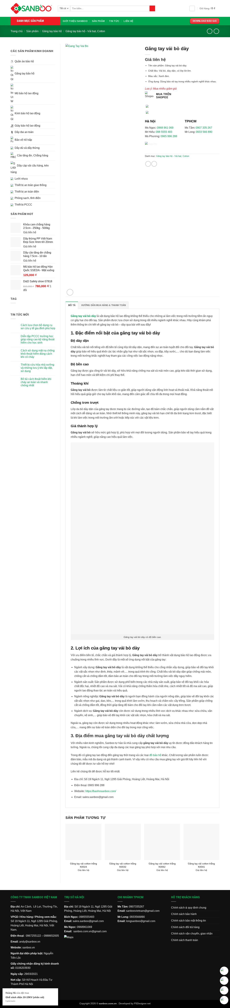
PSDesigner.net (142, 1003)
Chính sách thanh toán (184, 940)
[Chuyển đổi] (53, 61)
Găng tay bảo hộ (52, 31)
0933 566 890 (204, 131)
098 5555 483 (164, 131)
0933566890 (137, 916)
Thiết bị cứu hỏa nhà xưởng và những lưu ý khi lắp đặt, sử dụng (37, 367)
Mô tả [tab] (71, 305)
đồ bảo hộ (155, 755)
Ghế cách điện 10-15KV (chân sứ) (25, 997)
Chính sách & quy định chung (188, 907)
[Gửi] (152, 8)
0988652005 (51, 935)
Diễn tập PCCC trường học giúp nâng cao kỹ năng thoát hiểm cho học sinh (37, 339)
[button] (192, 8)
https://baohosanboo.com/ (100, 791)
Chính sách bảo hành (184, 914)
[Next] (219, 851)
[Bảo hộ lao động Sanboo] (32, 8)
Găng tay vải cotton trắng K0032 (122, 865)
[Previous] (65, 851)
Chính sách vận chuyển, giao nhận (191, 933)
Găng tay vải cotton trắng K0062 (162, 865)
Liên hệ (128, 21)
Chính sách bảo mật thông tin (188, 920)
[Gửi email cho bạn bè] (154, 164)
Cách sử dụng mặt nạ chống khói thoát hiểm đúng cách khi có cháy (38, 353)
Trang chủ (17, 31)
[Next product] (209, 31)
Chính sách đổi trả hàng (185, 927)
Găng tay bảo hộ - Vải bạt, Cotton (85, 31)
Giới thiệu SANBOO (75, 21)
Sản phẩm (98, 21)
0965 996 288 (169, 136)
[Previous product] (216, 31)
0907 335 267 (204, 127)
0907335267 (136, 906)
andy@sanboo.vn (29, 941)
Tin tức (114, 21)
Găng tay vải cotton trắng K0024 (83, 865)
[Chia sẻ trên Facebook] (148, 164)
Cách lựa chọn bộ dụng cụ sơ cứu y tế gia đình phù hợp (38, 327)
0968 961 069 (165, 127)
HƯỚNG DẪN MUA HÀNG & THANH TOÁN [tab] (103, 305)
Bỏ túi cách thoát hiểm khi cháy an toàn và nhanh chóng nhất (36, 382)
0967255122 (33, 935)
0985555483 (86, 916)
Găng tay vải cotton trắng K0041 (201, 865)
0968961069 (84, 927)
